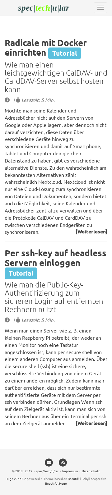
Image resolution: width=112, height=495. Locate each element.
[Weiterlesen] (91, 231)
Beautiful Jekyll (79, 478)
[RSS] (63, 462)
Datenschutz (91, 470)
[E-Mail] (49, 462)
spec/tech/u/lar (47, 470)
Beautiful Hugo (56, 483)
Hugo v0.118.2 (16, 478)
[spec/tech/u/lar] (56, 8)
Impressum (70, 470)
